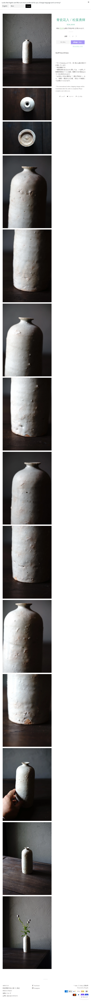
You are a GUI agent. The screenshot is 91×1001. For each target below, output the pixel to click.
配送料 (62, 28)
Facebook (36, 985)
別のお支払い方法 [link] (78, 46)
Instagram (37, 988)
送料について (7, 993)
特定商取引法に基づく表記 (11, 988)
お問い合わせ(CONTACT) (10, 996)
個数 (65, 36)
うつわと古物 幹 (83, 985)
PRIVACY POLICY (7, 991)
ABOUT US (6, 985)
